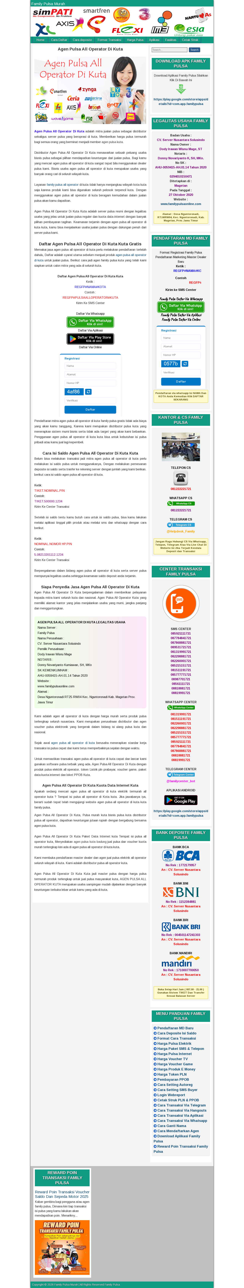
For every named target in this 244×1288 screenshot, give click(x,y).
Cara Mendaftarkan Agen (178, 1131)
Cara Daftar (59, 40)
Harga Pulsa (135, 40)
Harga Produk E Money (176, 1069)
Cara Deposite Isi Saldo (176, 1033)
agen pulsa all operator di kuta (73, 742)
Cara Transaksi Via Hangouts (181, 1110)
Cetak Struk (190, 40)
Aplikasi (154, 40)
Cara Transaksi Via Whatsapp (182, 1121)
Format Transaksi (109, 40)
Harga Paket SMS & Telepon (180, 1049)
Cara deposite (82, 40)
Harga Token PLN (172, 1074)
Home (40, 40)
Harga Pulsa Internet (174, 1054)
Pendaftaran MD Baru (175, 1028)
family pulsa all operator (63, 184)
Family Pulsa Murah (48, 4)
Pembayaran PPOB (173, 1079)
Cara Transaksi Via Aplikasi (180, 1115)
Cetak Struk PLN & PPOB (178, 1100)
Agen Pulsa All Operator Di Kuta (90, 49)
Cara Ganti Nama (171, 1126)
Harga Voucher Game (175, 1064)
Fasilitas (170, 40)
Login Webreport (171, 1095)
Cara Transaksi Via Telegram (181, 1105)
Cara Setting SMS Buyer (177, 1090)
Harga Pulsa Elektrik (174, 1043)
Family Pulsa (112, 1284)
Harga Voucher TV (172, 1059)
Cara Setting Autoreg (175, 1085)
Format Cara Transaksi (176, 1038)
